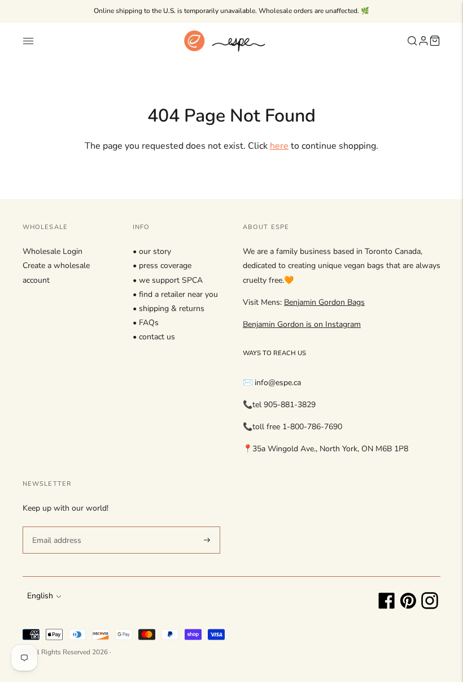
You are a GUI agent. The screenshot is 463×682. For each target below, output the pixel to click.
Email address (55, 525)
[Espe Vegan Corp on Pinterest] (408, 606)
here (279, 146)
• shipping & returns (168, 308)
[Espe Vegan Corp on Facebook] (386, 606)
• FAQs (146, 322)
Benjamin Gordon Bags (324, 302)
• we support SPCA (168, 280)
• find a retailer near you (175, 294)
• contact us (154, 336)
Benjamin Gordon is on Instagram (302, 324)
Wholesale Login (52, 251)
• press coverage (162, 265)
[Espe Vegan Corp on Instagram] (429, 606)
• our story (152, 251)
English (40, 595)
